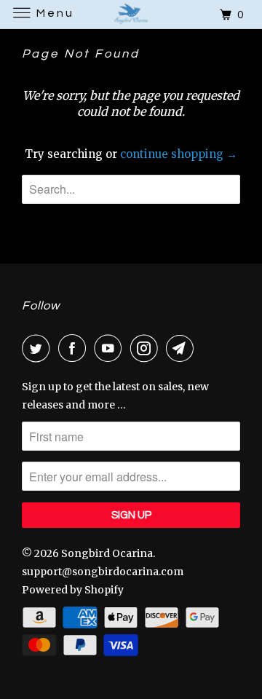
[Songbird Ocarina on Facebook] (75, 348)
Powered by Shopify (73, 589)
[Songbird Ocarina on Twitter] (38, 348)
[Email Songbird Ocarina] (182, 348)
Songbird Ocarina (107, 553)
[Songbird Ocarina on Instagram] (147, 348)
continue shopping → (178, 154)
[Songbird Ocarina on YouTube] (110, 348)
